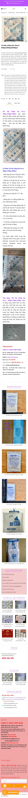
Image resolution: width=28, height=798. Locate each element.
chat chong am (17, 83)
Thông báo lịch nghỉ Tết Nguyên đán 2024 (7, 640)
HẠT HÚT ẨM (5, 577)
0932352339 (13, 1)
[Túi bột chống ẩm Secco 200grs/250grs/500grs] (14, 9)
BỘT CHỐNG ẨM (20, 12)
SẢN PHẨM (11, 12)
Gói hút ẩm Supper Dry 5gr (14, 504)
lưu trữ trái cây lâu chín (17, 92)
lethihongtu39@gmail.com (14, 3)
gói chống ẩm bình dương (16, 78)
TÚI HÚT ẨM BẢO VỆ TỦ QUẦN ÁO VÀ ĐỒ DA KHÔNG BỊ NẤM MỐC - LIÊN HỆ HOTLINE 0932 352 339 (7, 611)
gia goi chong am (13, 87)
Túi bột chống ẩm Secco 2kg (14, 534)
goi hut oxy (21, 87)
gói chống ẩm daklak (12, 82)
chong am (7, 75)
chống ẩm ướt (11, 85)
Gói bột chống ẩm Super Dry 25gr (14, 474)
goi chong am (22, 75)
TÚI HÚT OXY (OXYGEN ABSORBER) (11, 586)
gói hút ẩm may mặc (18, 89)
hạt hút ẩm (7, 77)
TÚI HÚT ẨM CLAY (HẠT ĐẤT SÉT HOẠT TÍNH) (14, 583)
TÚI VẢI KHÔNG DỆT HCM (9, 592)
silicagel (20, 77)
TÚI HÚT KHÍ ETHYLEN (8, 589)
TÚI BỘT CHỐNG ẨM (7, 580)
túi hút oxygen (16, 90)
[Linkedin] (12, 99)
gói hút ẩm (10, 83)
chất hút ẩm (14, 77)
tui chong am (21, 94)
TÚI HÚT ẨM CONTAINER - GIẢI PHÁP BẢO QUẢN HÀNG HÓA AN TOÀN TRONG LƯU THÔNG (21, 640)
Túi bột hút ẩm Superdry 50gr (14, 415)
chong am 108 (14, 75)
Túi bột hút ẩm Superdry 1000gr (14, 445)
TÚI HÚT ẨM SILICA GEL (8, 574)
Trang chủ (4, 12)
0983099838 (21, 1)
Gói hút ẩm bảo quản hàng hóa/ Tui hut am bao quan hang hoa (20, 625)
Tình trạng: (4, 69)
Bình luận (17, 103)
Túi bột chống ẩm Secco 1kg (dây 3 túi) (14, 563)
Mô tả (9, 103)
